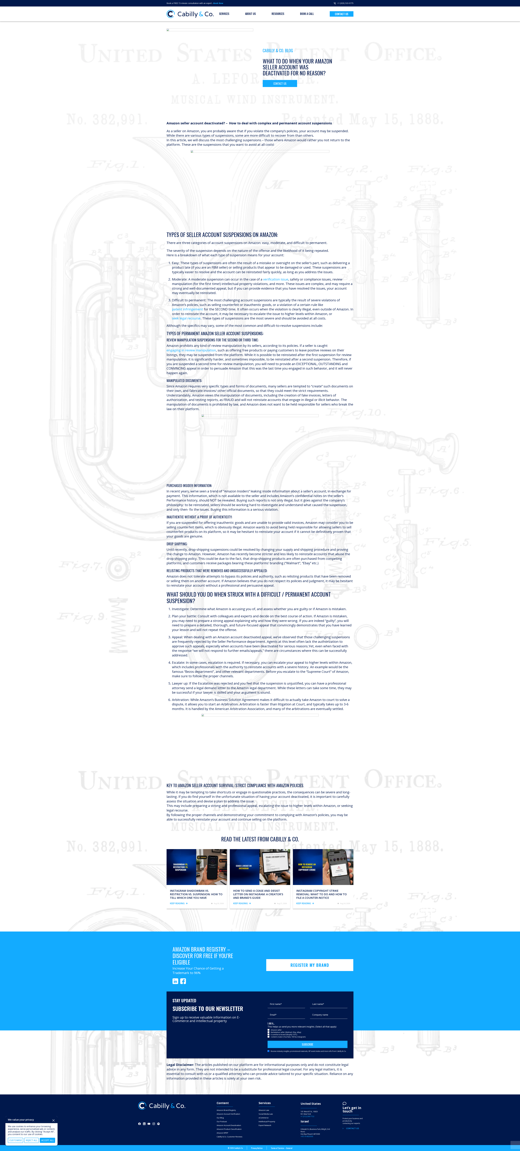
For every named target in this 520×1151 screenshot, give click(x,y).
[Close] (53, 1120)
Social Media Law (266, 1114)
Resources (278, 13)
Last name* (318, 1004)
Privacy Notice (257, 1148)
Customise (15, 1140)
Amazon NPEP (222, 1133)
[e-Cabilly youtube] (149, 1123)
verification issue (275, 279)
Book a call (307, 13)
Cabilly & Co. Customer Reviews (229, 1137)
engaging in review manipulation (191, 350)
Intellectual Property (267, 1121)
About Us (250, 13)
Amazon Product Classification (229, 1129)
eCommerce (264, 1118)
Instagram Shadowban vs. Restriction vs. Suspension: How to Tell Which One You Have (196, 894)
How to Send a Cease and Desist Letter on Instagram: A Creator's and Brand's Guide (258, 894)
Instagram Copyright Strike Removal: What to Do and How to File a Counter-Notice (321, 894)
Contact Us (341, 14)
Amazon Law (264, 1110)
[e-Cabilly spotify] (158, 1123)
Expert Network (265, 1125)
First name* (276, 1004)
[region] (31, 1131)
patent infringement (187, 309)
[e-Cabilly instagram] (153, 1123)
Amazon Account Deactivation (229, 1125)
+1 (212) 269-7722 (307, 1116)
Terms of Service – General (281, 1148)
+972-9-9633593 (307, 1136)
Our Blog (220, 1118)
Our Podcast (222, 1121)
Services (224, 13)
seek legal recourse (186, 318)
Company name (320, 1014)
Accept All (47, 1140)
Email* (273, 1014)
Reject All (31, 1140)
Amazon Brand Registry (226, 1110)
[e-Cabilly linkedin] (144, 1123)
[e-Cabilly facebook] (139, 1123)
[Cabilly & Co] (190, 14)
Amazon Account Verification (228, 1114)
